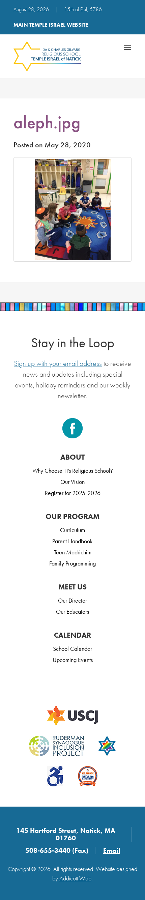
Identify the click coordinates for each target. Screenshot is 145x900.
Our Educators (72, 611)
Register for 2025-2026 (72, 493)
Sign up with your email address (58, 363)
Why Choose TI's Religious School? (72, 470)
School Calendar (72, 648)
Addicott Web (75, 878)
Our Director (72, 600)
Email (111, 850)
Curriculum (72, 530)
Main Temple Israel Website (50, 24)
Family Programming (72, 563)
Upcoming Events (73, 660)
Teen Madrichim (72, 552)
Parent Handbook (72, 541)
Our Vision (72, 482)
